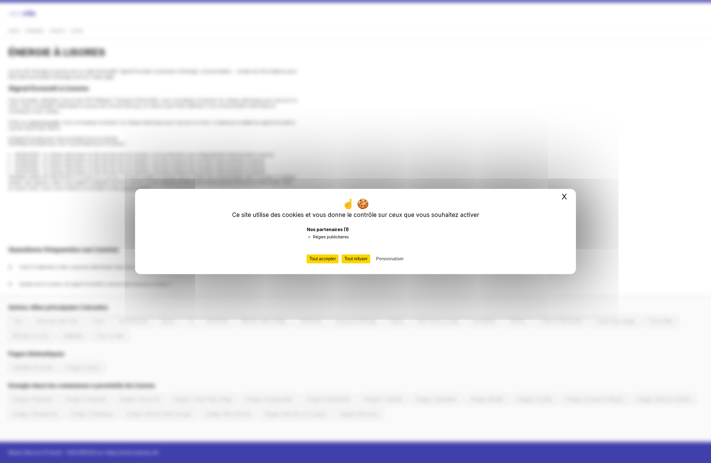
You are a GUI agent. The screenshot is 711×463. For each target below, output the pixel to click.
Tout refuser (355, 258)
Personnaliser (390, 258)
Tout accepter (322, 258)
